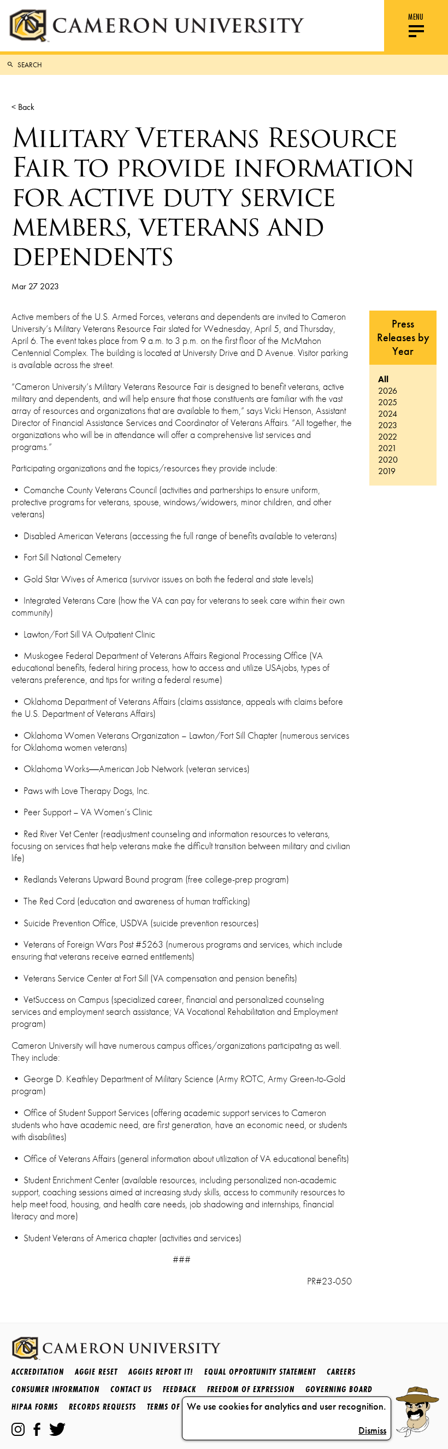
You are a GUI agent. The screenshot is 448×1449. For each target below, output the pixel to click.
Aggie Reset (96, 1371)
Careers (341, 1371)
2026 (387, 390)
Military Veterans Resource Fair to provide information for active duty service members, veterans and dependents (212, 197)
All (383, 379)
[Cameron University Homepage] (156, 26)
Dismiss (372, 1430)
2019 (387, 471)
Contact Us (131, 1389)
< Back (22, 107)
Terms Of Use (171, 1406)
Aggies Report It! (160, 1371)
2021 (387, 448)
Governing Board (339, 1389)
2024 (387, 413)
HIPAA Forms (34, 1406)
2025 (387, 402)
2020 (388, 459)
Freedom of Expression (250, 1389)
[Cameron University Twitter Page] (57, 1429)
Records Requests (102, 1406)
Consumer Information (55, 1389)
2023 (387, 425)
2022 (387, 436)
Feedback (179, 1389)
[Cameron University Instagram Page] (18, 1429)
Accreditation (37, 1371)
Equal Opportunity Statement (260, 1371)
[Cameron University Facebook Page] (36, 1429)
